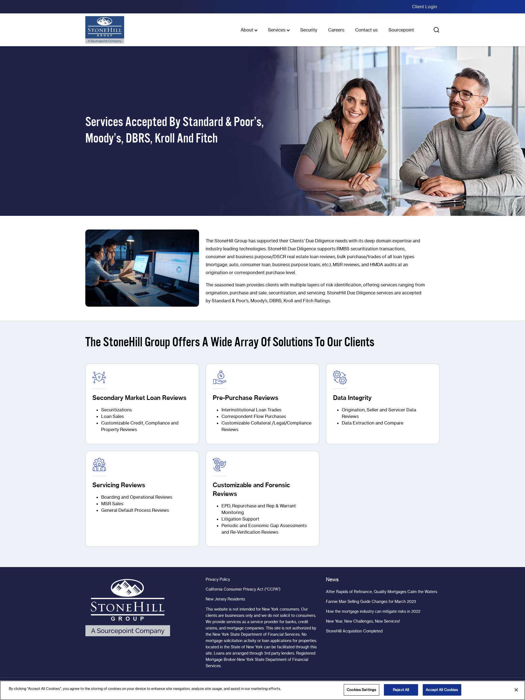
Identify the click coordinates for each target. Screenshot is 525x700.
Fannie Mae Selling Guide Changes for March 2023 (371, 601)
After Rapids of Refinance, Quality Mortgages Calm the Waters (381, 591)
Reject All (401, 689)
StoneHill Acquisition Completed (354, 631)
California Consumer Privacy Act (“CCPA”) (243, 589)
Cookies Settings (361, 689)
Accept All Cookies (442, 689)
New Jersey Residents (225, 599)
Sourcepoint (401, 30)
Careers (336, 30)
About (247, 30)
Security (308, 30)
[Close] (516, 690)
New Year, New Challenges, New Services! (363, 621)
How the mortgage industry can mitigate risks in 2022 (373, 611)
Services (276, 30)
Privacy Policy (218, 579)
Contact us (366, 30)
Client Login (424, 6)
